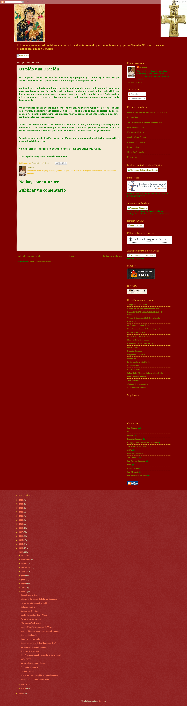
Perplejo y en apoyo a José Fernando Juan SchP (147, 112)
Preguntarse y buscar (136, 355)
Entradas (134, 94)
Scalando (143, 68)
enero (23, 688)
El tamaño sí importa (29, 667)
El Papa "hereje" (134, 117)
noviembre (26, 559)
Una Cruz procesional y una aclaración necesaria (41, 655)
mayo (23, 583)
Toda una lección (28, 607)
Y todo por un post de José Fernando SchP (38, 643)
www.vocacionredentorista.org (33, 647)
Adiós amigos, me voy (30, 651)
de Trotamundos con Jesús (138, 325)
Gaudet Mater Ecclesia (136, 137)
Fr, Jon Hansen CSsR (136, 332)
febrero (24, 684)
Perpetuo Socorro (134, 351)
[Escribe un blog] (58, 163)
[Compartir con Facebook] (63, 163)
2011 (21, 693)
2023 (21, 508)
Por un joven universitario (31, 619)
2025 (21, 500)
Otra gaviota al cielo (135, 127)
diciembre (25, 555)
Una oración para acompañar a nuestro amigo (40, 631)
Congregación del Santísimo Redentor (143, 443)
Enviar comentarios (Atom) (39, 262)
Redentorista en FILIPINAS (138, 362)
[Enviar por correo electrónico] (56, 163)
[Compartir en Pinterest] (65, 163)
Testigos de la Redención (137, 384)
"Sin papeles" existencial (31, 623)
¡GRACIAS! (26, 659)
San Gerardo (132, 457)
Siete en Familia (133, 380)
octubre (24, 563)
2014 (21, 544)
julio (23, 575)
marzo (24, 592)
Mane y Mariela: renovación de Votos (36, 627)
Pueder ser (131, 358)
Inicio (72, 256)
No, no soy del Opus (135, 132)
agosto (24, 571)
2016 (21, 536)
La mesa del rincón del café (138, 336)
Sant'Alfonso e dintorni (136, 377)
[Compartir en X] (60, 163)
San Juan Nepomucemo (137, 476)
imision (130, 435)
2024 (21, 504)
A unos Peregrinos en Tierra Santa (35, 679)
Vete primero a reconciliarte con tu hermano (39, 675)
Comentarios (136, 99)
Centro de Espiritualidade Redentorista (143, 318)
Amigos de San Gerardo (137, 305)
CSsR (129, 450)
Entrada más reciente (29, 256)
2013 (21, 548)
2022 (21, 512)
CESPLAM (131, 322)
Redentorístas (133, 468)
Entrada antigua (112, 256)
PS (128, 432)
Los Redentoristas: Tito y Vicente (34, 615)
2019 (21, 524)
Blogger (102, 701)
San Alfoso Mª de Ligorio (137, 446)
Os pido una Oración (29, 611)
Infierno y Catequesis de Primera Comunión (39, 599)
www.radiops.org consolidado (33, 663)
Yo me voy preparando (30, 639)
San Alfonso (132, 428)
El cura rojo (132, 157)
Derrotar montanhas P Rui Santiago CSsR (144, 329)
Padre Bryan (132, 347)
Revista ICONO (134, 369)
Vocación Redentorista (136, 388)
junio (23, 580)
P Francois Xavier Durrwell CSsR (141, 344)
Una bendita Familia (29, 635)
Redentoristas (133, 366)
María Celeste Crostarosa (138, 340)
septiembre (26, 567)
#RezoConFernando (135, 152)
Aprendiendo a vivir (29, 595)
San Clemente (133, 472)
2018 (21, 528)
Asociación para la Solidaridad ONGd (143, 308)
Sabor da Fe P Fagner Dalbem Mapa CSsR (145, 373)
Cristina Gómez (27, 671)
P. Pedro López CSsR (136, 142)
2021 (21, 516)
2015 (21, 540)
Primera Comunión (135, 454)
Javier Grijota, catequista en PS (34, 603)
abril (23, 588)
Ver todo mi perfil (134, 82)
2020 (21, 520)
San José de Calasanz (136, 461)
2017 (21, 532)
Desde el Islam (133, 147)
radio (129, 465)
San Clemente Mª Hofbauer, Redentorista (144, 122)
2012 (21, 552)
